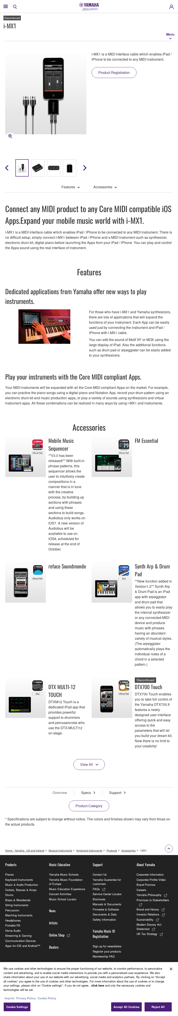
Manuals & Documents (107, 904)
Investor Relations (148, 914)
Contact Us (100, 874)
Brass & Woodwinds (18, 900)
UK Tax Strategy (147, 934)
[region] (89, 989)
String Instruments (16, 905)
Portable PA (12, 925)
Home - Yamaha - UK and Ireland (24, 850)
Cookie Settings (17, 1007)
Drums (9, 895)
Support (115, 792)
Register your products (107, 951)
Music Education (59, 864)
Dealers (54, 947)
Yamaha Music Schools (64, 874)
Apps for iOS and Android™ (22, 946)
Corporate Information (150, 874)
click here (97, 985)
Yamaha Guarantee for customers (107, 882)
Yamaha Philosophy (149, 895)
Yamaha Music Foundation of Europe (65, 882)
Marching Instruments (19, 915)
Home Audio (13, 930)
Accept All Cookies (126, 1007)
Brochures (99, 899)
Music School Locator (62, 899)
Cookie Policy (47, 998)
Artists (53, 922)
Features (68, 186)
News (52, 910)
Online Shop (56, 935)
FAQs (96, 889)
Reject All (158, 1007)
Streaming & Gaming (18, 935)
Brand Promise (146, 885)
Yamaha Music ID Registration (104, 933)
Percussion (12, 910)
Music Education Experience (67, 889)
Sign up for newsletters (107, 946)
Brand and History (148, 909)
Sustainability (145, 919)
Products (112, 850)
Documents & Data (105, 914)
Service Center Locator (107, 894)
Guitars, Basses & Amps (21, 890)
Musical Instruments (60, 850)
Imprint (9, 998)
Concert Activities (60, 894)
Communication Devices (20, 941)
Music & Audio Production (21, 885)
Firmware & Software (106, 909)
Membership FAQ (104, 956)
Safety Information (104, 919)
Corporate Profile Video (151, 880)
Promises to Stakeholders (153, 900)
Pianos (9, 874)
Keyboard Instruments (89, 850)
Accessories (102, 186)
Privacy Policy (26, 998)
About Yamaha (146, 864)
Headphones (13, 920)
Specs (86, 792)
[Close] (171, 969)
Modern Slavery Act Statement (149, 926)
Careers (141, 890)
